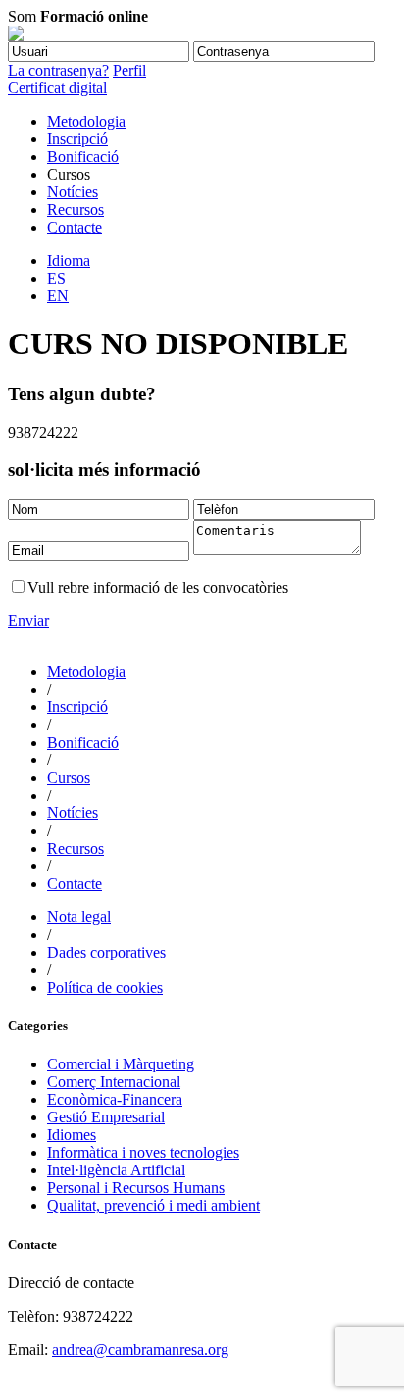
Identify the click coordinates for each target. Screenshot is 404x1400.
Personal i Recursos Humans (136, 1187)
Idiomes (71, 1134)
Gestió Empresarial (106, 1117)
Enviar (28, 620)
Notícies (72, 191)
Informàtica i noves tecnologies (143, 1152)
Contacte (74, 227)
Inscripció (77, 138)
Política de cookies (105, 987)
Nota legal (79, 916)
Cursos (68, 777)
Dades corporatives (106, 952)
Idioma (68, 260)
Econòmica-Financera (114, 1099)
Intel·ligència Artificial (116, 1170)
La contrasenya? (58, 70)
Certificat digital (57, 87)
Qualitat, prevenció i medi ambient (153, 1205)
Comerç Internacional (113, 1081)
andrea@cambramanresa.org (140, 1349)
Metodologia (86, 121)
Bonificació (83, 156)
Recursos (75, 209)
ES (56, 278)
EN (58, 295)
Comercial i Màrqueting (120, 1064)
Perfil (129, 70)
